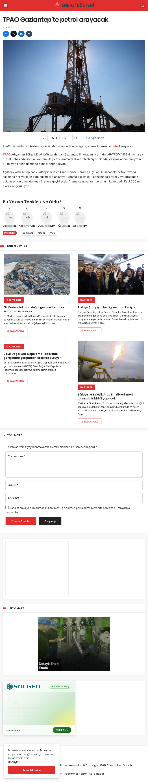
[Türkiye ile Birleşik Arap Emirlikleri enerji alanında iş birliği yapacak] (111, 361)
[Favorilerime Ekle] (44, 138)
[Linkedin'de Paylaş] (21, 34)
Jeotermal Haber (75, 774)
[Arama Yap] (142, 5)
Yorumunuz (16, 456)
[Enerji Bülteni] (74, 5)
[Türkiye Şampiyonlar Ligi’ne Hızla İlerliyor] (111, 274)
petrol (116, 146)
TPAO (7, 154)
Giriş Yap (50, 521)
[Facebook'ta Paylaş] (6, 34)
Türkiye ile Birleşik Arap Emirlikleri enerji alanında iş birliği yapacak (105, 396)
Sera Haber (96, 774)
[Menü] (5, 5)
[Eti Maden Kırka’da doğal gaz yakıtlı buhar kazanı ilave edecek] (37, 274)
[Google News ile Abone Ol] (95, 138)
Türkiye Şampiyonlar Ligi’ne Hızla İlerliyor (106, 307)
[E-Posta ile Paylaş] (29, 34)
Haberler (86, 300)
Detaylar (13, 762)
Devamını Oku (15, 330)
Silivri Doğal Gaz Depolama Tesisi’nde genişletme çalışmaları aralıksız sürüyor (32, 356)
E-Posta (14, 498)
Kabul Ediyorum (32, 770)
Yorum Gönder (21, 521)
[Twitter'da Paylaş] (13, 34)
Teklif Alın (62, 730)
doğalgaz (28, 233)
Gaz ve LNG (13, 300)
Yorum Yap (14, 435)
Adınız (13, 485)
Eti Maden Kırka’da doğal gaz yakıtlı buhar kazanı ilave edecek (34, 309)
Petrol (41, 233)
